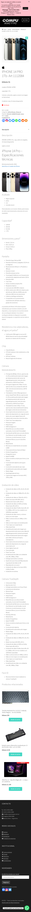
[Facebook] (3, 120)
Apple (6, 115)
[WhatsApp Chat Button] (26, 907)
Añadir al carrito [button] (15, 719)
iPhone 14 (23, 29)
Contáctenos (7, 860)
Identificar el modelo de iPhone (11, 166)
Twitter (5, 832)
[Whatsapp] (16, 120)
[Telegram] (19, 120)
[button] (26, 38)
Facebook (6, 834)
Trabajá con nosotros (9, 838)
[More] (26, 120)
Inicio (5, 29)
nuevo (22, 114)
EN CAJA (9, 114)
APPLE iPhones (15, 29)
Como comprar (7, 852)
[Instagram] (6, 120)
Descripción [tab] (5, 129)
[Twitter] (10, 120)
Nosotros (6, 856)
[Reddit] (22, 120)
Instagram (6, 836)
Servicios (5, 858)
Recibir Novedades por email (10, 874)
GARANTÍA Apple (16, 114)
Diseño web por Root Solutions (10, 902)
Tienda (9, 29)
